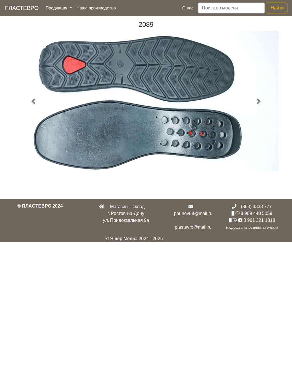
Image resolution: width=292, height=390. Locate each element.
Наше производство (97, 7)
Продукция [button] (57, 7)
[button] (33, 101)
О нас (188, 7)
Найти (277, 7)
